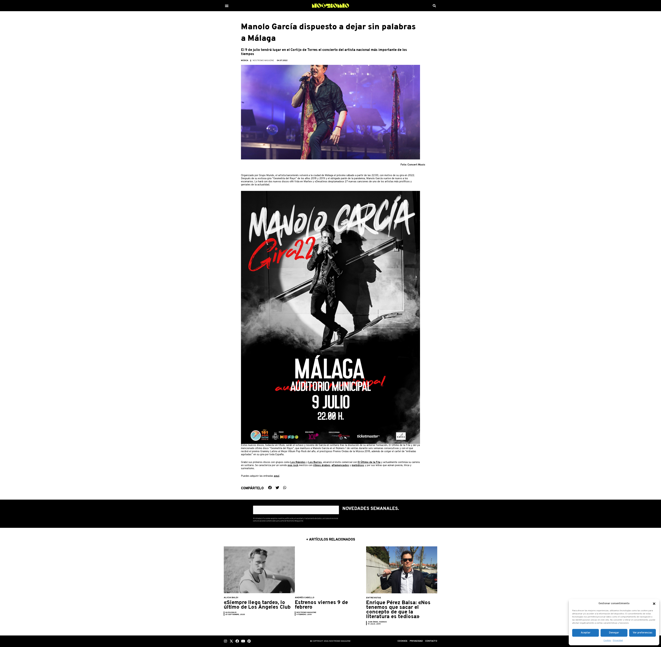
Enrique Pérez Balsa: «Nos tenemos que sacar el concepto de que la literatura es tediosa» (398, 610)
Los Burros (315, 462)
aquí (276, 476)
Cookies (607, 640)
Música (244, 60)
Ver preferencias (642, 632)
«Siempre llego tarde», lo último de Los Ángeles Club (257, 605)
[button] (654, 603)
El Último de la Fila (369, 462)
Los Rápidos (298, 462)
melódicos (358, 465)
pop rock (293, 465)
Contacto (431, 641)
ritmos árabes (321, 465)
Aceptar (585, 632)
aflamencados (340, 465)
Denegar (614, 632)
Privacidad (618, 640)
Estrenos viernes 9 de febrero (321, 605)
